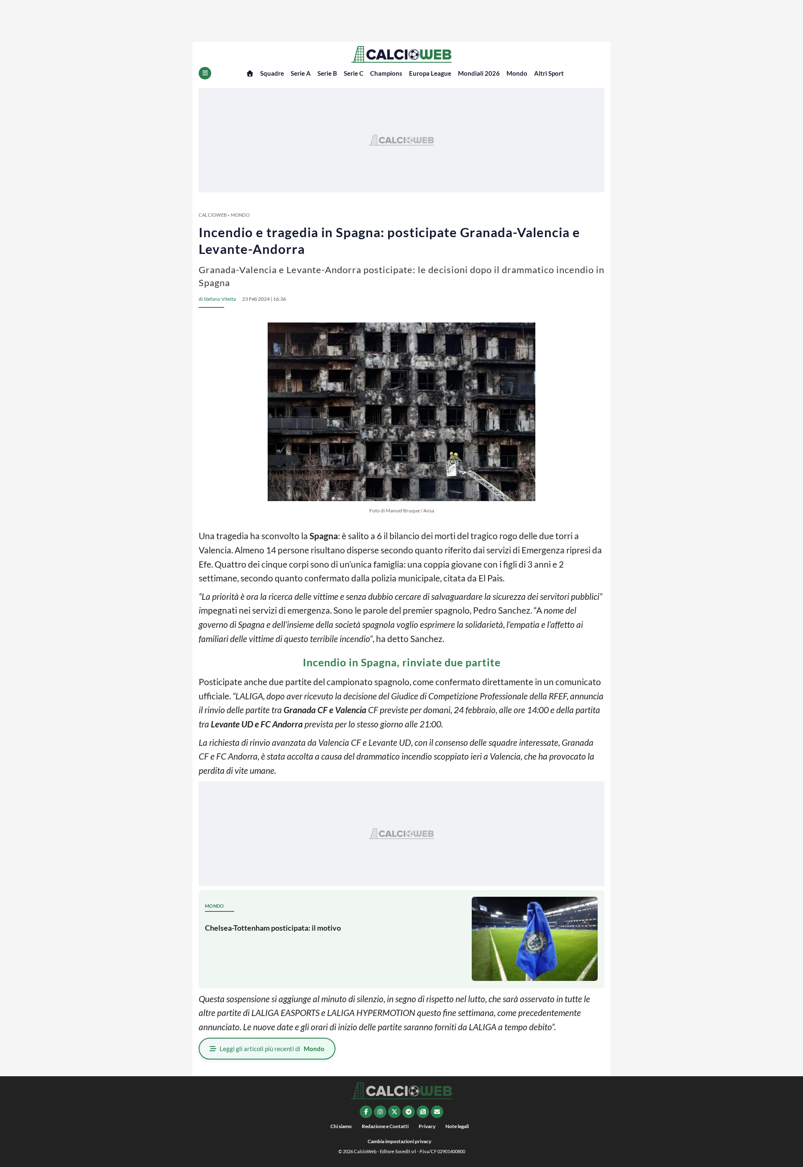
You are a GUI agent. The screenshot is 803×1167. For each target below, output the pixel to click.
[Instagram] (380, 1112)
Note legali (457, 1126)
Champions (386, 73)
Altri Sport (549, 73)
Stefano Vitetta (220, 299)
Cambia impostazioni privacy (399, 1141)
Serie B (327, 73)
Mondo (516, 73)
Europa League (430, 73)
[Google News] (423, 1112)
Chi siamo (341, 1126)
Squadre (272, 73)
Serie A (301, 73)
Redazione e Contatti (385, 1126)
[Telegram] (408, 1112)
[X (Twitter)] (394, 1112)
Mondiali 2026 (479, 73)
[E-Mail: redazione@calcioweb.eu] (437, 1112)
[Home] (250, 73)
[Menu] (205, 73)
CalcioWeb (213, 215)
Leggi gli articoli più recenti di (272, 1048)
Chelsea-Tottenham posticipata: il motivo (273, 927)
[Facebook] (366, 1112)
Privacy (427, 1126)
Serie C (353, 73)
